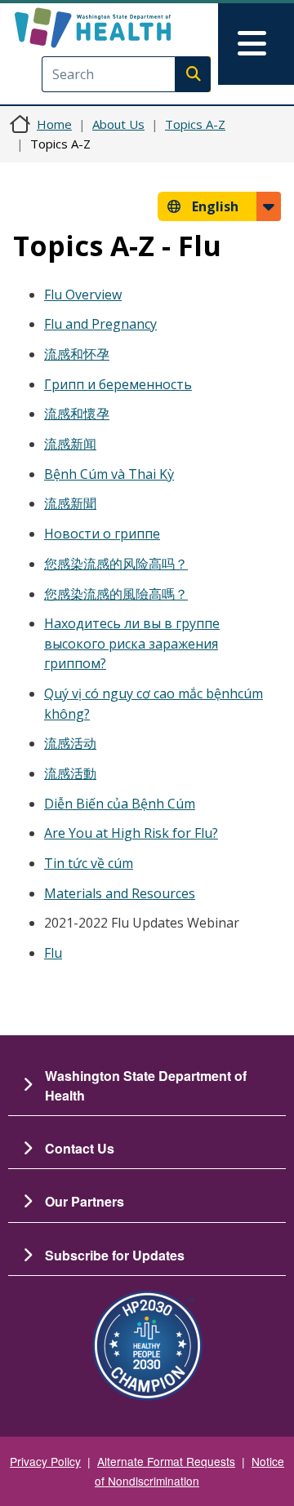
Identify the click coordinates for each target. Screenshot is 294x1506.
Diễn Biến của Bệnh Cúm (119, 804)
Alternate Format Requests (166, 1461)
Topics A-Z (195, 124)
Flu (53, 953)
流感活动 (70, 743)
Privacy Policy (45, 1461)
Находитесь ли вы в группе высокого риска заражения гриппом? (132, 643)
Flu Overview (83, 294)
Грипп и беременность (118, 384)
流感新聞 (70, 503)
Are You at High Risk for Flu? (131, 833)
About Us (118, 124)
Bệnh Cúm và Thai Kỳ (109, 474)
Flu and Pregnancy (100, 324)
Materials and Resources (119, 893)
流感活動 (70, 773)
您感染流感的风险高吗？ (116, 564)
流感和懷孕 (76, 414)
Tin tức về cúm (88, 863)
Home (54, 124)
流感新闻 (70, 444)
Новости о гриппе (102, 534)
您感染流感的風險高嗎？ (116, 594)
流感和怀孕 (76, 354)
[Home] (120, 27)
